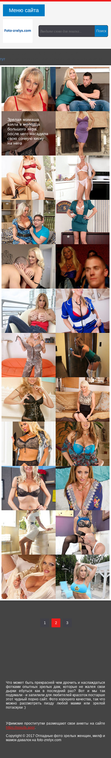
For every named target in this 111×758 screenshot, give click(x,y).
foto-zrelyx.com (19, 31)
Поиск (101, 31)
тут (2, 59)
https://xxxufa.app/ (20, 727)
